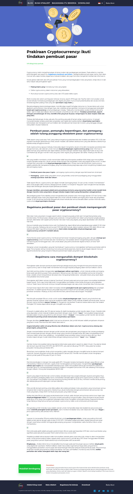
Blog (30, 3)
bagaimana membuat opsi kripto (60, 74)
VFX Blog (30, 63)
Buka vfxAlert (42, 3)
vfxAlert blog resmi (34, 485)
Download (84, 3)
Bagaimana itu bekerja (64, 3)
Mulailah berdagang (29, 468)
